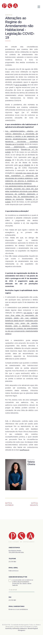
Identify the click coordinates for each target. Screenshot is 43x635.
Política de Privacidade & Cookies (26, 626)
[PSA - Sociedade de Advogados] (10, 6)
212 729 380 (12, 561)
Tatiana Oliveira (31, 463)
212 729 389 (12, 600)
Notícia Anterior (9, 504)
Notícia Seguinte (34, 504)
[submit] (32, 590)
